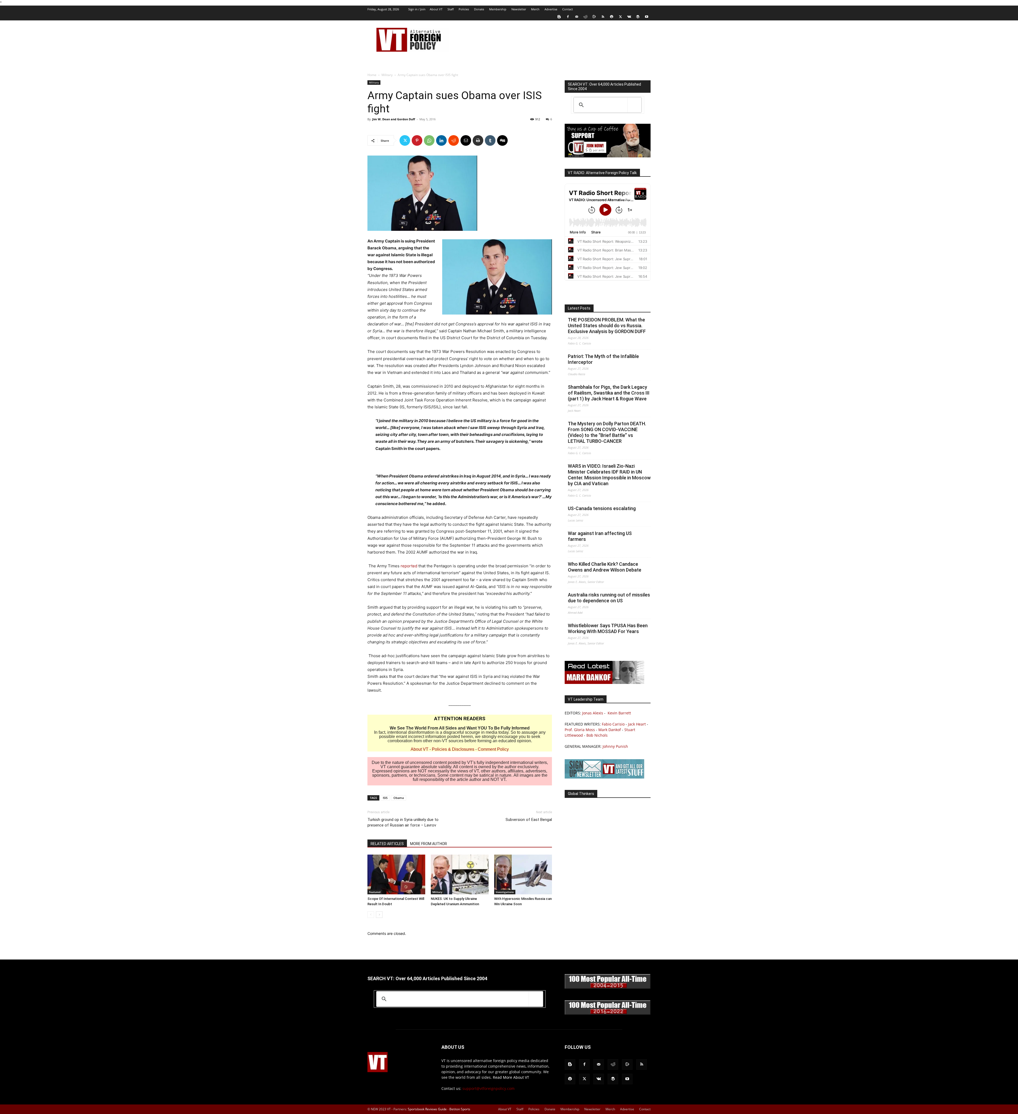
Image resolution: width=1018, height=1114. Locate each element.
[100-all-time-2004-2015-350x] (608, 987)
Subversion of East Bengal (529, 819)
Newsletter (518, 9)
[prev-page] (370, 914)
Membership (497, 9)
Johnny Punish (615, 746)
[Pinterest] (417, 140)
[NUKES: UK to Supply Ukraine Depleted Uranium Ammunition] (460, 874)
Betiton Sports (459, 1109)
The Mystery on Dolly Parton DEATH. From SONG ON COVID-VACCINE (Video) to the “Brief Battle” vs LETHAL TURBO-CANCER (607, 432)
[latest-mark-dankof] (604, 682)
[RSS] (603, 16)
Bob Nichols (597, 735)
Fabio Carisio (613, 724)
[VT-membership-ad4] (608, 155)
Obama (398, 798)
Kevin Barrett (619, 712)
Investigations (505, 892)
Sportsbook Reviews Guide (427, 1109)
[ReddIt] (453, 140)
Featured (374, 892)
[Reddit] (585, 16)
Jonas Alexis (592, 712)
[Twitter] (620, 16)
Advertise (551, 9)
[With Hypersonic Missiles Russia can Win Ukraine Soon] (523, 874)
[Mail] (577, 16)
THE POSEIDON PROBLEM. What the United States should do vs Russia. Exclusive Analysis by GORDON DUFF (607, 325)
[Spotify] (612, 16)
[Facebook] (568, 16)
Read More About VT (511, 1077)
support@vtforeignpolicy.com (488, 1088)
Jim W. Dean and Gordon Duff (393, 119)
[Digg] (502, 140)
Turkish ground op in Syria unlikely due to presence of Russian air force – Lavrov (402, 822)
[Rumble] (594, 16)
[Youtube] (647, 16)
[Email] (465, 140)
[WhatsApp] (429, 140)
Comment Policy (493, 749)
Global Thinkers (581, 794)
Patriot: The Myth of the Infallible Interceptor (603, 359)
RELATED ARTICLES (387, 844)
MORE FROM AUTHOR (428, 844)
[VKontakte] (629, 16)
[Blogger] (559, 16)
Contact (567, 9)
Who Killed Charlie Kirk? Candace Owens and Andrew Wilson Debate (604, 567)
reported (409, 565)
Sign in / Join (416, 9)
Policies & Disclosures (453, 749)
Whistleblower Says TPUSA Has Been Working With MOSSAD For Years (608, 628)
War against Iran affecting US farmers (600, 536)
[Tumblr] (490, 140)
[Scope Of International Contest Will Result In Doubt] (396, 874)
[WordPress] (638, 16)
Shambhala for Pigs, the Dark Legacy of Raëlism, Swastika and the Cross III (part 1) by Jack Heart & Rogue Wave (609, 392)
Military (387, 75)
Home (371, 75)
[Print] (478, 140)
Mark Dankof (609, 729)
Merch (535, 9)
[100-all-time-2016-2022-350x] (608, 1013)
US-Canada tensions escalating (602, 508)
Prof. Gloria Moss (580, 729)
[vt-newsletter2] (604, 777)
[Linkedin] (441, 140)
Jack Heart (637, 724)
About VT (436, 9)
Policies (464, 9)
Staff (450, 9)
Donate (479, 9)
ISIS (385, 798)
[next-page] (379, 914)
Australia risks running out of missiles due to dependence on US (609, 597)
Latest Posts (579, 308)
